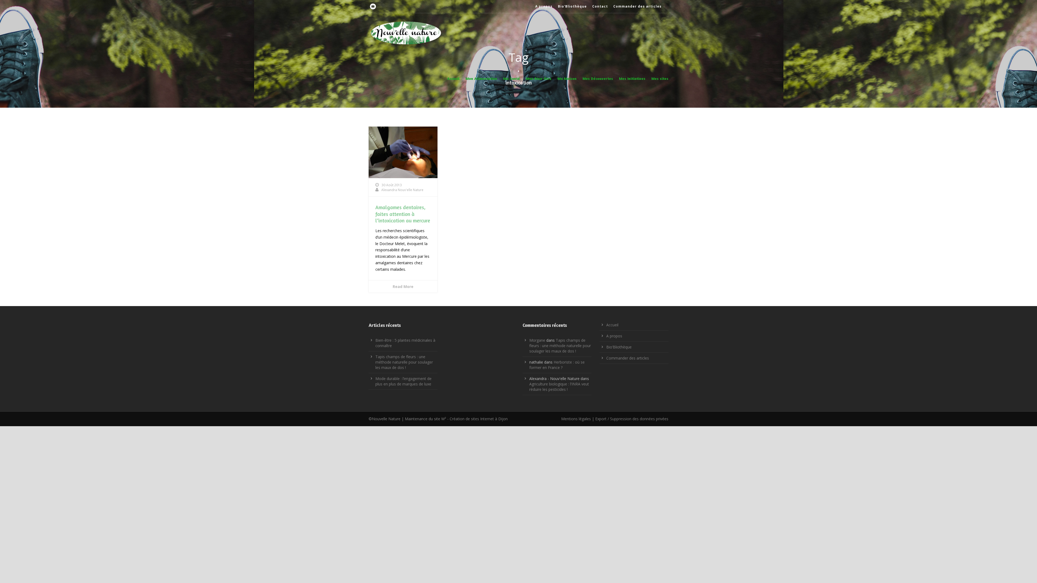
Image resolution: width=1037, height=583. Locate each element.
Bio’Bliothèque (619, 347)
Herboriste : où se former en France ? (557, 365)
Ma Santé (511, 78)
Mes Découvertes (598, 78)
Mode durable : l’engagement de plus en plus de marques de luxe (403, 381)
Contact (600, 6)
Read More (403, 286)
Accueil (453, 78)
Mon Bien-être (538, 78)
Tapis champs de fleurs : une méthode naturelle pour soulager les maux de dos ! (404, 362)
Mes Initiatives (632, 78)
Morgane (537, 340)
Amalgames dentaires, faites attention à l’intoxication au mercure (402, 213)
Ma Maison (567, 78)
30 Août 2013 (392, 185)
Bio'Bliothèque (572, 6)
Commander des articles (637, 6)
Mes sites (659, 78)
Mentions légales (576, 418)
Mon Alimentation (481, 78)
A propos (544, 6)
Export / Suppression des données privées (631, 418)
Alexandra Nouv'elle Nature (402, 190)
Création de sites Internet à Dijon (479, 418)
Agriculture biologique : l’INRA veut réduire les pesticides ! (559, 386)
